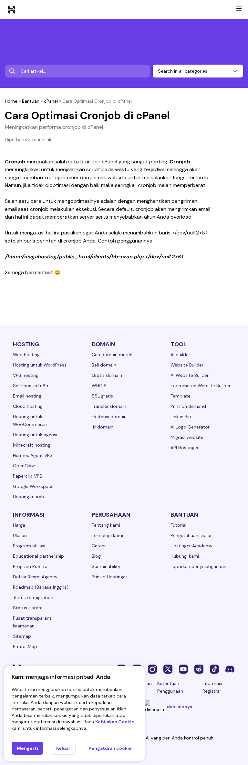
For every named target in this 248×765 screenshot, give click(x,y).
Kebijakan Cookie (114, 722)
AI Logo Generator (190, 427)
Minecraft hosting (31, 445)
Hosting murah (28, 497)
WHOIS (99, 385)
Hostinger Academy (191, 546)
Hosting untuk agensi (35, 435)
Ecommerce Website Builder (200, 385)
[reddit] (199, 668)
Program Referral (30, 566)
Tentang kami (106, 525)
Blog (96, 556)
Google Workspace (33, 486)
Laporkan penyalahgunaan (198, 566)
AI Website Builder (189, 375)
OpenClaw (24, 466)
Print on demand (188, 406)
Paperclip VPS (27, 476)
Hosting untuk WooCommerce (30, 420)
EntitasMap (25, 646)
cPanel (51, 101)
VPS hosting (25, 375)
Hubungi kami (184, 556)
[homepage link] (11, 9)
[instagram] (152, 668)
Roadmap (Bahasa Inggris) (40, 587)
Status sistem (28, 608)
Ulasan (20, 535)
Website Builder (186, 365)
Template (180, 396)
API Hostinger (184, 447)
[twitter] (168, 668)
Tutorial (178, 525)
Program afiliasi (29, 546)
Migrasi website (186, 437)
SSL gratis (102, 396)
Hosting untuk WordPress (40, 365)
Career (99, 546)
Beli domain (104, 365)
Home (11, 101)
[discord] (230, 668)
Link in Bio (180, 416)
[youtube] (183, 668)
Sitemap (22, 636)
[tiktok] (214, 668)
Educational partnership (38, 556)
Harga (19, 525)
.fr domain (102, 427)
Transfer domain (109, 406)
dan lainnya (179, 706)
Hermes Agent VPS (33, 455)
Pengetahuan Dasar (191, 535)
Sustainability (106, 566)
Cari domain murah (112, 354)
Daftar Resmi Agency (35, 577)
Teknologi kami (107, 535)
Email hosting (27, 396)
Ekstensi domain (109, 416)
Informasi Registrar (212, 687)
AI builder (180, 354)
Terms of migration (33, 597)
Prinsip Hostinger (109, 577)
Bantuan (30, 101)
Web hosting (26, 354)
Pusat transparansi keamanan (33, 622)
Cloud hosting (28, 406)
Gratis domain (107, 375)
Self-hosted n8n (30, 385)
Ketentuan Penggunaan (170, 687)
